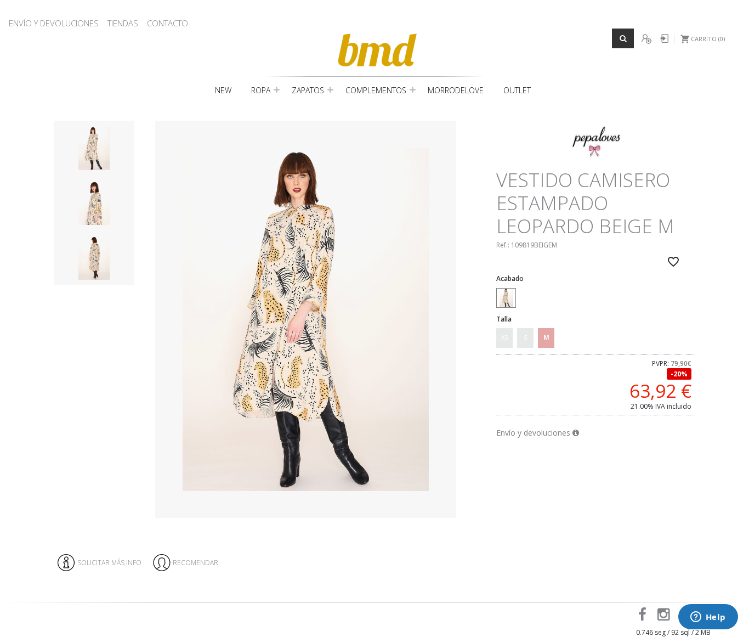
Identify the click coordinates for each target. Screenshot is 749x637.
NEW (223, 90)
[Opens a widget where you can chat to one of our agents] (708, 618)
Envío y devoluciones (534, 432)
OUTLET (517, 90)
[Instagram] (665, 617)
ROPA (260, 90)
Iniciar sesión (663, 38)
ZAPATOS (308, 90)
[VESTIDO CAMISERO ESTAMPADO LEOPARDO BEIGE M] (306, 319)
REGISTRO (646, 38)
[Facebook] (644, 617)
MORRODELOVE (456, 90)
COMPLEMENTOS (375, 90)
